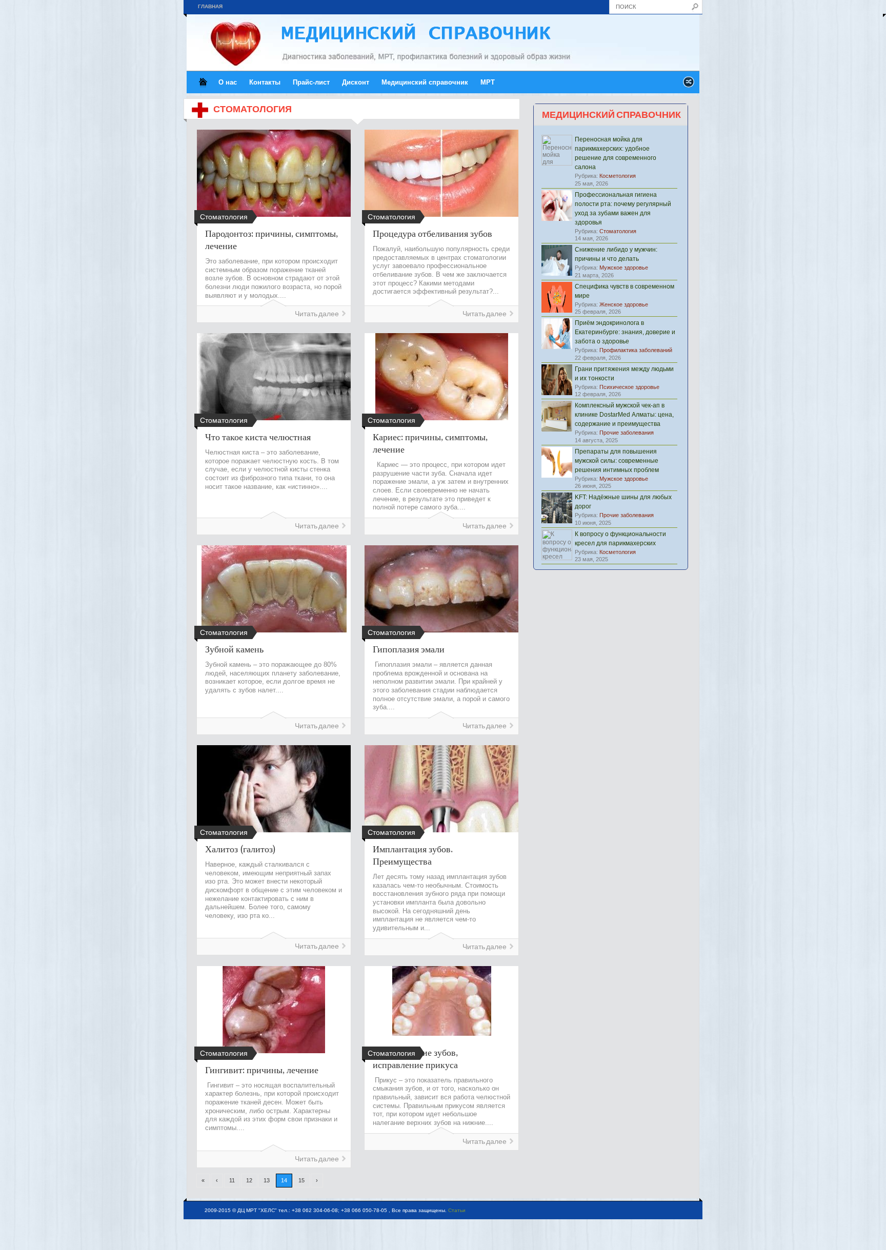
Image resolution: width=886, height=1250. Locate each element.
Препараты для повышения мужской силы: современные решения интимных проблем (617, 461)
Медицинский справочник (424, 82)
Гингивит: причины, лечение (261, 1069)
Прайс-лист (311, 82)
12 (249, 1180)
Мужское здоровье (623, 267)
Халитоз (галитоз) (240, 848)
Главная (210, 6)
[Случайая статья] (688, 84)
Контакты (264, 82)
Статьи (457, 1210)
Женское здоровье (623, 304)
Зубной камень (234, 648)
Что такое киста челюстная (258, 436)
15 (301, 1180)
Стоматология (617, 231)
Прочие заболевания (626, 432)
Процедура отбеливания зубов (432, 233)
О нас (227, 82)
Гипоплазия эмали (409, 648)
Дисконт (355, 82)
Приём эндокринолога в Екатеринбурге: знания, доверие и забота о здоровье (625, 332)
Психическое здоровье (629, 387)
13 (267, 1180)
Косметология (617, 176)
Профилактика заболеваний (635, 350)
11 (232, 1180)
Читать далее (317, 314)
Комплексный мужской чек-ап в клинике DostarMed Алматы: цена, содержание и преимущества (624, 414)
